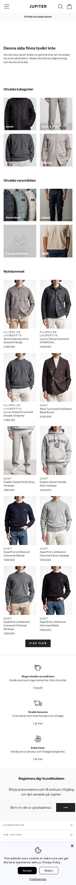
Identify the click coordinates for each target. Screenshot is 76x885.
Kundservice (14, 825)
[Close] (72, 846)
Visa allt (38, 687)
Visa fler (38, 643)
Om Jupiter (13, 835)
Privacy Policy (51, 862)
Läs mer (38, 723)
